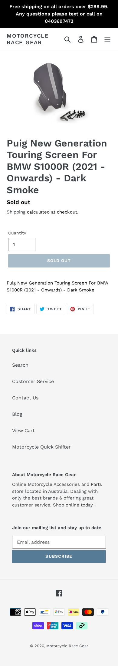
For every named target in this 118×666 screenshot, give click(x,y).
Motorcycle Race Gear (28, 38)
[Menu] (107, 39)
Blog (17, 414)
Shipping (16, 212)
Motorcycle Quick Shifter (41, 447)
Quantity (17, 232)
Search (20, 365)
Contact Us (25, 398)
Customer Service (33, 381)
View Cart (23, 430)
